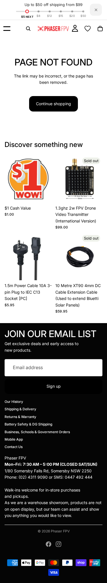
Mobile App (14, 439)
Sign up (54, 386)
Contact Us (14, 447)
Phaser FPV (60, 531)
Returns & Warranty (20, 417)
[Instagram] (58, 544)
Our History (14, 401)
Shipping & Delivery (20, 409)
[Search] (28, 28)
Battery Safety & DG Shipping (28, 424)
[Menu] (7, 28)
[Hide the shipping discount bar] (96, 10)
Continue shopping (53, 103)
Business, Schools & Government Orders (37, 432)
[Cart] (100, 28)
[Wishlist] (87, 28)
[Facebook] (48, 544)
